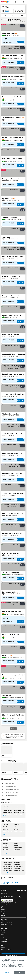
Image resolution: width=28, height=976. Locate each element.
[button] (13, 7)
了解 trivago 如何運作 (6, 949)
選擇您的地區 (4, 893)
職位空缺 (3, 911)
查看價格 (19, 42)
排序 (5, 15)
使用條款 (3, 930)
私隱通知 (3, 934)
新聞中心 (3, 915)
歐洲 (8, 882)
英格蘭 (16, 882)
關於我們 (3, 909)
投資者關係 (3, 913)
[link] (15, 2)
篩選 (13, 15)
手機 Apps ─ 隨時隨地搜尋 (7, 922)
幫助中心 (3, 947)
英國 (12, 882)
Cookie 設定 (4, 939)
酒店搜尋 (3, 882)
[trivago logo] (5, 2)
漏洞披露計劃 (4, 941)
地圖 (22, 15)
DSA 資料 (3, 937)
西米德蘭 (3, 883)
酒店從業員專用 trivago (6, 924)
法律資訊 (3, 932)
